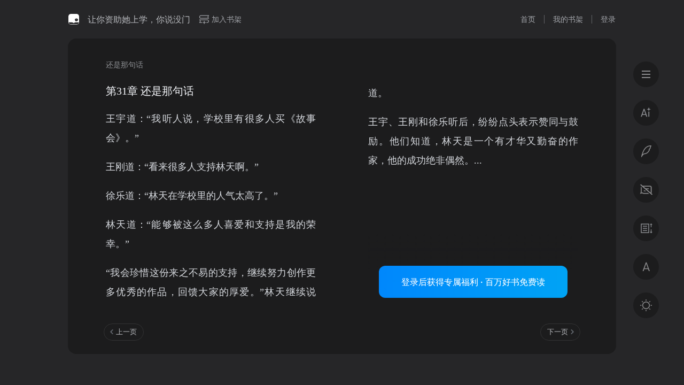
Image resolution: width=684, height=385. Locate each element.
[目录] (646, 74)
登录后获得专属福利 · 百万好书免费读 (473, 281)
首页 (527, 19)
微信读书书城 (73, 19)
